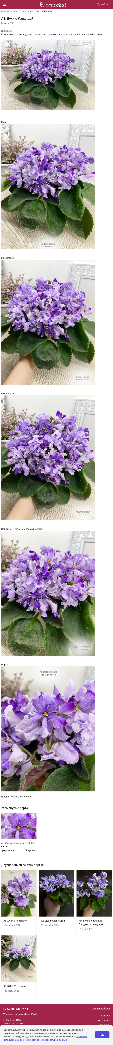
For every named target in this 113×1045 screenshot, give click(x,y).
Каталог (105, 1015)
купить (31, 850)
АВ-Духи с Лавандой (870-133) (18, 843)
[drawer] (5, 5)
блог (16, 11)
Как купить (104, 1020)
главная (5, 11)
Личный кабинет (101, 1008)
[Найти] (98, 5)
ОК (102, 1034)
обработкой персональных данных (48, 1040)
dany (24, 11)
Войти (104, 5)
